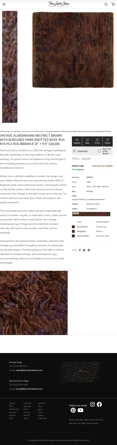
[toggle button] (4, 4)
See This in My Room (107, 151)
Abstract (90, 204)
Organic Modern (79, 199)
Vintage (90, 191)
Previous (8, 66)
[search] (106, 4)
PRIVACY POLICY (40, 411)
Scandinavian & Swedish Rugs (33, 131)
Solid (97, 204)
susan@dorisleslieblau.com (29, 388)
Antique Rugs (5, 131)
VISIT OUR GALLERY (27, 413)
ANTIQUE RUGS (12, 404)
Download (82, 151)
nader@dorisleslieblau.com (29, 370)
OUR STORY (27, 403)
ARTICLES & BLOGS (27, 407)
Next (109, 66)
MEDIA (26, 418)
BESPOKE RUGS (12, 417)
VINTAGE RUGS (14, 409)
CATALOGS (41, 403)
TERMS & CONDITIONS (42, 417)
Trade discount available (102, 166)
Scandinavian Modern (96, 199)
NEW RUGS (13, 412)
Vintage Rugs (15, 131)
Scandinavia (92, 208)
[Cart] (113, 4)
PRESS (40, 406)
